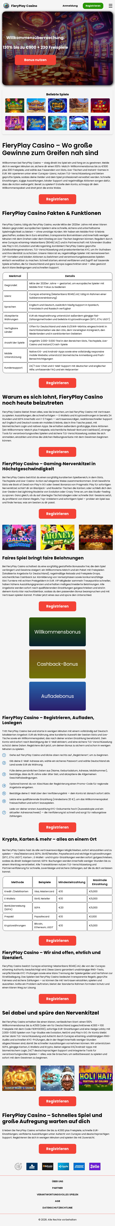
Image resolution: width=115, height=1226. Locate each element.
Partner (57, 1188)
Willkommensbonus (57, 631)
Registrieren (93, 5)
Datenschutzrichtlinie (57, 1207)
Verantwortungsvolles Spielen (57, 1194)
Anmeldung (70, 5)
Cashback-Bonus (57, 664)
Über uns (57, 1181)
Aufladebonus (57, 696)
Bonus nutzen (35, 60)
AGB (57, 1201)
